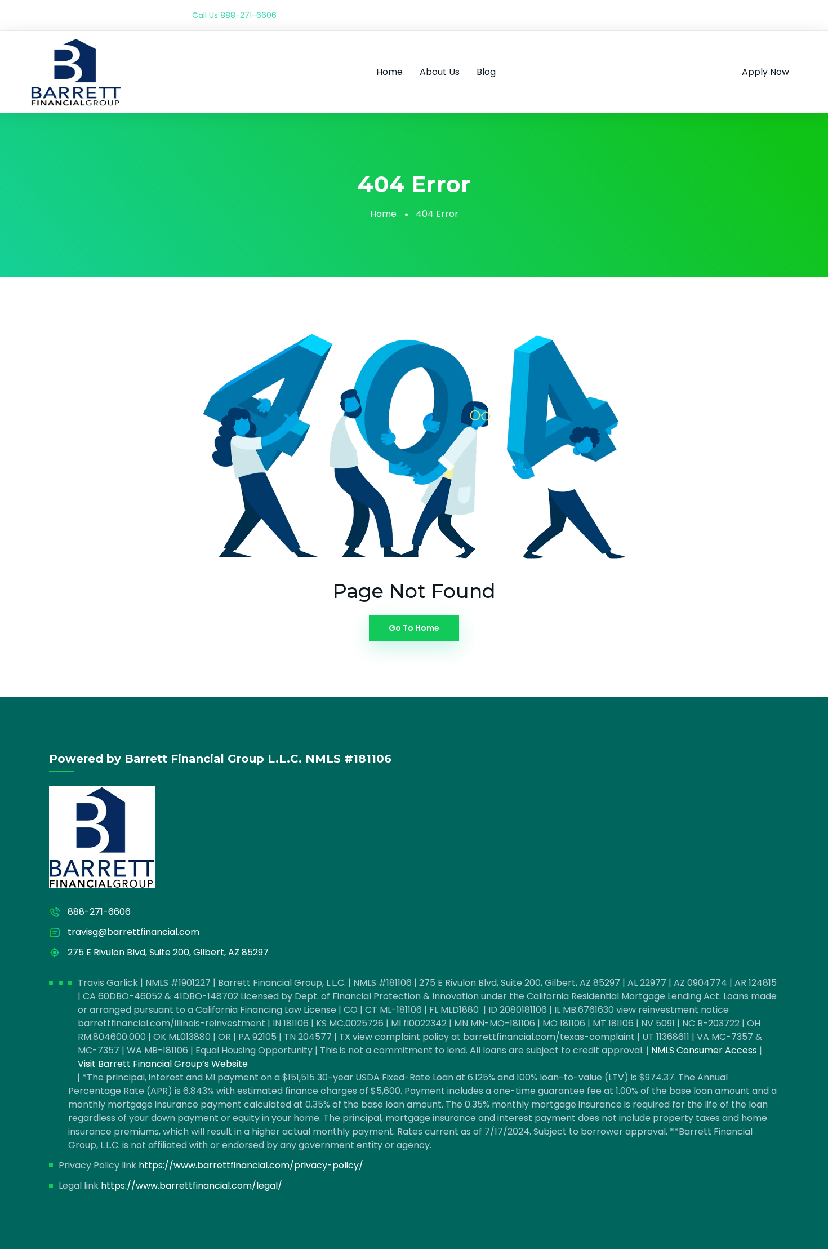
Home (389, 71)
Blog (486, 71)
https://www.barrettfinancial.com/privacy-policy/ (251, 1165)
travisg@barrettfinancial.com (133, 931)
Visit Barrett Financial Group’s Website (163, 1063)
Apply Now (765, 71)
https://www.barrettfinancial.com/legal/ (191, 1185)
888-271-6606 (248, 15)
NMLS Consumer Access (704, 1050)
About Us (440, 71)
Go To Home (414, 628)
